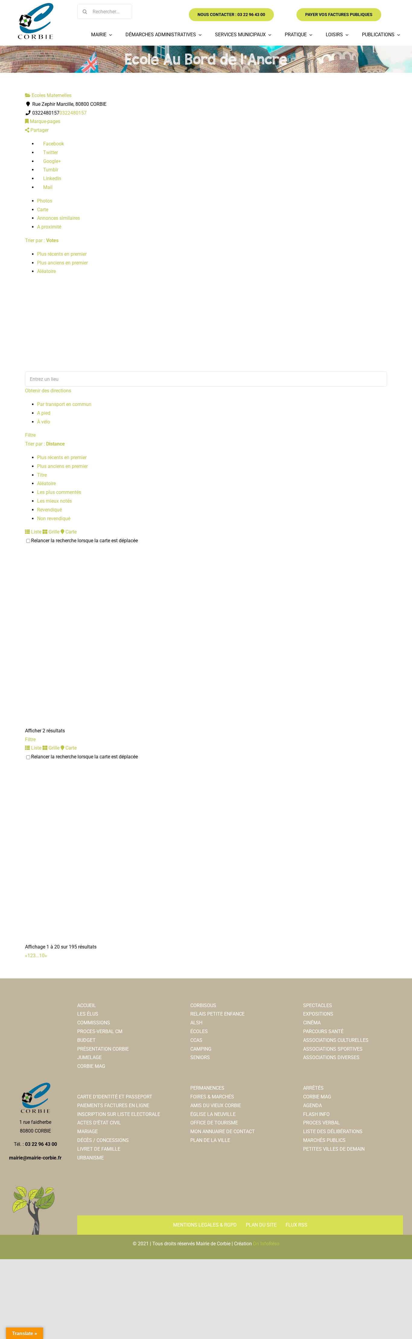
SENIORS (200, 1057)
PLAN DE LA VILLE (210, 1140)
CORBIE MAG (91, 1066)
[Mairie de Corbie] (35, 5)
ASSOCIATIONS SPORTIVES (333, 1049)
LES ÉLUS (87, 1014)
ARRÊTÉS (313, 1088)
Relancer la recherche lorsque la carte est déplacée (84, 540)
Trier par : (42, 240)
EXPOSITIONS (318, 1014)
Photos (44, 201)
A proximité (49, 227)
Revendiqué (49, 510)
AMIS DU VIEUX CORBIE (215, 1105)
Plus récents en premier (62, 254)
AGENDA (312, 1105)
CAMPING (200, 1049)
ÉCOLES (199, 1031)
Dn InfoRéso (266, 1244)
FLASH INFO (316, 1114)
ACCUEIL (86, 1005)
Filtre (30, 435)
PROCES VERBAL (321, 1123)
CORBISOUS (203, 1005)
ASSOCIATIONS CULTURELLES (336, 1040)
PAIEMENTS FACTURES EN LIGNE (113, 1105)
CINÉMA (312, 1023)
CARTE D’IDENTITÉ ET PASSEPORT (114, 1097)
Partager (39, 130)
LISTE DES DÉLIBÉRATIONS (333, 1131)
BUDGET (86, 1040)
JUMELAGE (89, 1057)
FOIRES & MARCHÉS (212, 1097)
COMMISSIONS (93, 1023)
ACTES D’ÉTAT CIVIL (99, 1123)
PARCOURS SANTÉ (323, 1031)
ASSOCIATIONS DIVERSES (331, 1057)
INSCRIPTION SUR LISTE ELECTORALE (118, 1114)
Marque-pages (44, 121)
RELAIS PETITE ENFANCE (217, 1014)
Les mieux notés (54, 501)
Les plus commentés (59, 492)
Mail (47, 187)
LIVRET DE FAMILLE (98, 1149)
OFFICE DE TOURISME (214, 1123)
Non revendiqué (53, 518)
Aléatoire (46, 271)
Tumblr (50, 170)
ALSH (196, 1023)
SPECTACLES (317, 1005)
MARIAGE (87, 1131)
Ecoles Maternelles (50, 95)
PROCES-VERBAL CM (99, 1031)
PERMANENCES (207, 1088)
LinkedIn (51, 178)
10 (42, 955)
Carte (42, 209)
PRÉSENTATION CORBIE (103, 1049)
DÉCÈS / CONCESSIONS (103, 1140)
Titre (42, 475)
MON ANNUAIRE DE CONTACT (222, 1131)
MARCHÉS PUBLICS (324, 1140)
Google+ (51, 161)
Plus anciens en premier (62, 263)
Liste (35, 532)
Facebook (53, 144)
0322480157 (73, 113)
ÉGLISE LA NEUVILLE (213, 1114)
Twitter (50, 152)
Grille (53, 532)
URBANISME (90, 1158)
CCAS (196, 1040)
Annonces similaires (58, 218)
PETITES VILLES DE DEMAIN (334, 1149)
